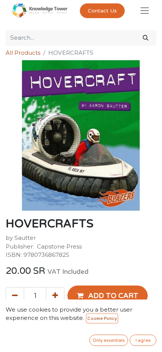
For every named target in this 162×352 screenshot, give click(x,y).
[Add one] (55, 295)
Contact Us (102, 11)
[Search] (145, 38)
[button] (107, 296)
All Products (23, 52)
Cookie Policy (102, 318)
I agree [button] (143, 340)
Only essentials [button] (109, 340)
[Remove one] (15, 295)
